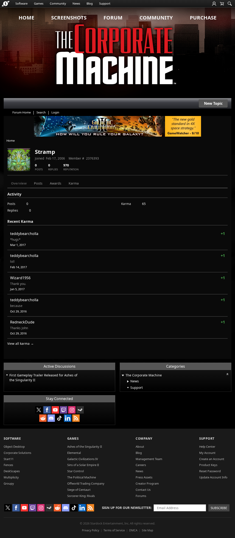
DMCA (133, 530)
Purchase (203, 17)
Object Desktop (14, 446)
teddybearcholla (24, 233)
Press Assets (144, 477)
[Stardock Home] (5, 3)
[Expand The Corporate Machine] (123, 375)
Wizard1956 (20, 277)
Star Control (75, 471)
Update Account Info (213, 477)
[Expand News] (128, 381)
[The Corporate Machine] (117, 52)
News (76, 3)
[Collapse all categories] (227, 374)
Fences (8, 465)
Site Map (147, 530)
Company (144, 438)
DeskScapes (12, 471)
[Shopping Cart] (221, 4)
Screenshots (69, 17)
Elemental (74, 453)
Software (21, 3)
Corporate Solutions (17, 453)
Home (26, 17)
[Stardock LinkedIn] (68, 418)
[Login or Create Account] (214, 4)
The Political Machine (81, 477)
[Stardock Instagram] (72, 410)
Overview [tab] (19, 183)
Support (104, 3)
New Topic (213, 103)
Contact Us (143, 490)
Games (38, 3)
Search (41, 112)
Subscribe (219, 508)
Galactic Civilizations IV (82, 459)
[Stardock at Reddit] (43, 418)
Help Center (207, 446)
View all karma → (20, 343)
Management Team (149, 459)
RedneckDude (22, 322)
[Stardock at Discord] (51, 418)
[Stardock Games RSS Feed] (76, 418)
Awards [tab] (55, 183)
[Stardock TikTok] (59, 418)
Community (58, 3)
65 (144, 203)
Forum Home (21, 112)
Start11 (9, 459)
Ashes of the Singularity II (84, 446)
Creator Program (147, 483)
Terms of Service (114, 530)
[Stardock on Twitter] (39, 410)
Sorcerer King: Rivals (81, 496)
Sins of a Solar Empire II (83, 465)
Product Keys (208, 465)
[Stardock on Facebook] (47, 410)
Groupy (9, 483)
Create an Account (211, 459)
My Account (207, 453)
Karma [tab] (74, 183)
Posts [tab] (38, 183)
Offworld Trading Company (85, 483)
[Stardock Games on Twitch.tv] (63, 410)
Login (55, 112)
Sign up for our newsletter (126, 507)
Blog (90, 3)
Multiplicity (11, 477)
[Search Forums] (229, 4)
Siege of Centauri (78, 490)
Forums (141, 496)
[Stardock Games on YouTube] (55, 410)
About (140, 446)
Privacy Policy (90, 530)
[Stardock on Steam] (80, 410)
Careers (141, 465)
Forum (113, 17)
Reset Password (210, 471)
